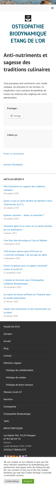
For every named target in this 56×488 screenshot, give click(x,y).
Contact (8, 355)
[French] (5, 456)
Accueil (7, 341)
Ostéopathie (10, 406)
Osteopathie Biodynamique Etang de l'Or (28, 33)
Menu (52, 8)
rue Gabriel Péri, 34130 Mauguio (20, 435)
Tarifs (6, 421)
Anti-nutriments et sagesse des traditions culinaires (27, 62)
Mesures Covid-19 (13, 391)
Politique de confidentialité (19, 370)
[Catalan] (14, 456)
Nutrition (8, 399)
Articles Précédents (13, 164)
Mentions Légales (12, 362)
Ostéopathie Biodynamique (17, 413)
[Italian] (20, 456)
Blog (6, 348)
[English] (8, 456)
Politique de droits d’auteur (19, 384)
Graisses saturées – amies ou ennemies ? (24, 215)
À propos (8, 333)
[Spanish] (11, 456)
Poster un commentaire (14, 153)
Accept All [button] (28, 481)
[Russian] (25, 456)
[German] (17, 456)
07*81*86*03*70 (12, 438)
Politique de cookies (16, 377)
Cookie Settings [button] (12, 481)
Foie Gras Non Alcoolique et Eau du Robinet (25, 240)
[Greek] (23, 456)
